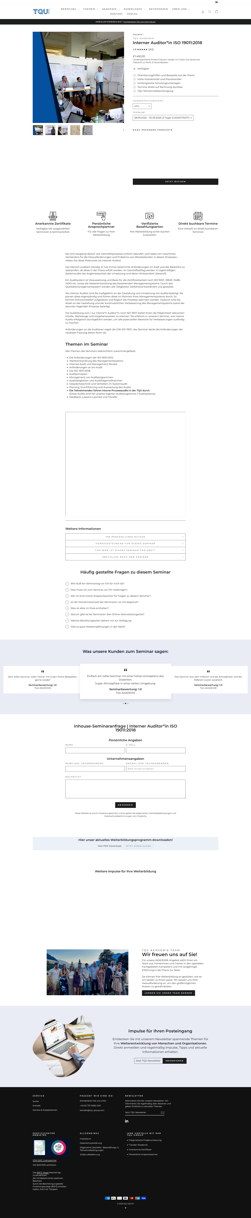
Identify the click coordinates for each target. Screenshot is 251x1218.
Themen (89, 9)
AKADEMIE (110, 9)
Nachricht (73, 777)
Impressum (85, 1138)
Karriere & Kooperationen (45, 1110)
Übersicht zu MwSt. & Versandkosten (150, 62)
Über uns (180, 9)
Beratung (69, 9)
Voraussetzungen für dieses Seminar (125, 543)
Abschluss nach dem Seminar (125, 557)
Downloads (133, 9)
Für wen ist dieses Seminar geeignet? (125, 550)
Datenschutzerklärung (91, 1143)
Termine (139, 112)
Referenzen (158, 9)
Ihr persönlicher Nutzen (125, 537)
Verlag (133, 14)
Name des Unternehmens (84, 763)
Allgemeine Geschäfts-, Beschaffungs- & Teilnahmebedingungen (99, 1148)
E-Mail (131, 745)
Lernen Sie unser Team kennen (168, 993)
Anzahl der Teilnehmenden (147, 763)
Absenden (125, 805)
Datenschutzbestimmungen (118, 816)
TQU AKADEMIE (143, 38)
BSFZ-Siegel (43, 1172)
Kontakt (116, 14)
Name (69, 745)
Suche (36, 1101)
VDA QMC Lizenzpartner (45, 1160)
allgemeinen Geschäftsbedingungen (154, 813)
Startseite (137, 34)
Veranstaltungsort (148, 101)
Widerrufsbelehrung (90, 1154)
